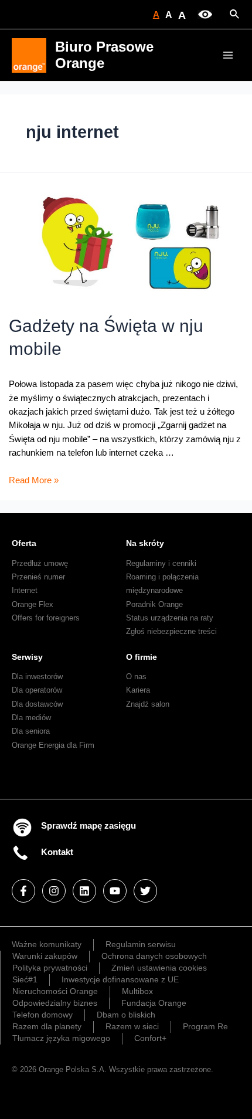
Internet (25, 590)
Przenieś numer (38, 576)
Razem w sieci (132, 1026)
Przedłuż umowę (40, 563)
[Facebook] (23, 891)
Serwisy (27, 657)
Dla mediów (31, 717)
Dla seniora (31, 731)
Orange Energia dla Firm (53, 745)
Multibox (137, 991)
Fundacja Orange (153, 1003)
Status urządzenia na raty (169, 617)
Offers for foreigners (46, 617)
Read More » (34, 480)
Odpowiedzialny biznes (54, 1003)
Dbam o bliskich (126, 1014)
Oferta (24, 543)
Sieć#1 (25, 979)
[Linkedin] (84, 891)
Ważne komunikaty (46, 944)
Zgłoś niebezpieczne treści (171, 631)
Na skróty (145, 543)
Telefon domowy (42, 1014)
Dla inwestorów (37, 676)
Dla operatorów (37, 690)
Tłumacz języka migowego (61, 1038)
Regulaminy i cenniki (161, 563)
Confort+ (150, 1038)
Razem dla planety (46, 1026)
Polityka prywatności (49, 967)
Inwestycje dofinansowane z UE (120, 979)
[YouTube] (115, 891)
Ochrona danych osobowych (154, 956)
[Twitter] (145, 891)
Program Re (205, 1026)
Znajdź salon (147, 704)
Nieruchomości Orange (55, 991)
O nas (136, 676)
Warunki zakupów (44, 956)
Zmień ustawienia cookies (159, 967)
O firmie (141, 657)
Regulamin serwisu (140, 944)
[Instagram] (54, 891)
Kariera (138, 690)
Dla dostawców (37, 704)
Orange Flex (32, 604)
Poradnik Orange (154, 604)
